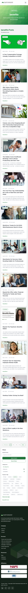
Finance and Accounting (6, 539)
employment (5, 479)
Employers (3, 557)
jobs (4, 487)
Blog (2, 555)
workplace (18, 479)
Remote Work (11, 481)
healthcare (13, 494)
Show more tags (6, 496)
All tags (4, 476)
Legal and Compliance (6, 542)
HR (21, 483)
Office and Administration (6, 541)
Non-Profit (3, 548)
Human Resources (5, 546)
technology (17, 485)
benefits (15, 476)
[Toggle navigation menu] (25, 2)
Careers (3, 530)
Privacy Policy (4, 583)
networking (5, 490)
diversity (13, 487)
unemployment (20, 487)
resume (17, 481)
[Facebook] (5, 588)
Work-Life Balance (15, 492)
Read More (5, 65)
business (9, 476)
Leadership (12, 479)
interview (5, 481)
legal (12, 485)
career (20, 476)
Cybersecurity (20, 494)
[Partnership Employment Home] (7, 2)
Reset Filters (14, 461)
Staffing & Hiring (6, 483)
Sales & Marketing (6, 492)
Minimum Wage (6, 494)
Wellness (17, 483)
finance (22, 485)
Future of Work (6, 485)
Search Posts (5, 452)
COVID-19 (11, 490)
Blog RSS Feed (5, 500)
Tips (12, 483)
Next (23, 444)
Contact (3, 532)
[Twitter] (9, 588)
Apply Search (14, 458)
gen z (16, 490)
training (8, 487)
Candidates (3, 559)
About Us (3, 528)
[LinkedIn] (2, 588)
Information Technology (6, 544)
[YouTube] (12, 588)
